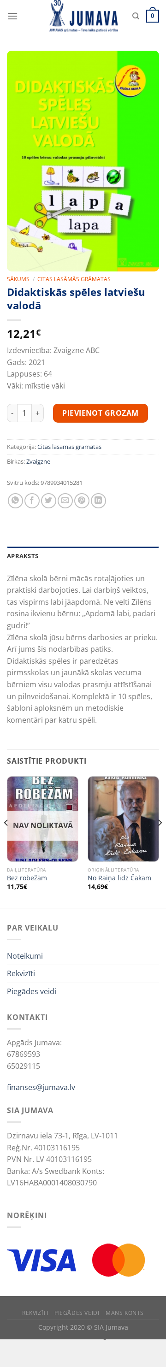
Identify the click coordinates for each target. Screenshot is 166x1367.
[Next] (159, 841)
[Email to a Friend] (65, 500)
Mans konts (125, 1313)
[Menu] (12, 16)
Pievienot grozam (100, 413)
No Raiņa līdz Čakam (119, 878)
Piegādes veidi (31, 991)
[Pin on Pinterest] (81, 500)
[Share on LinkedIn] (98, 500)
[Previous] (6, 841)
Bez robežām (27, 878)
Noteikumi (25, 956)
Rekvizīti (21, 973)
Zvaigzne (38, 461)
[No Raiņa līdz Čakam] (123, 819)
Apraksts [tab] (22, 556)
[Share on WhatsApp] (15, 500)
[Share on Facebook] (32, 500)
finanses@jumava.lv (41, 1087)
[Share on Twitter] (48, 500)
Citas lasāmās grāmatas (74, 279)
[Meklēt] (135, 16)
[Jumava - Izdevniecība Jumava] (83, 16)
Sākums (18, 279)
